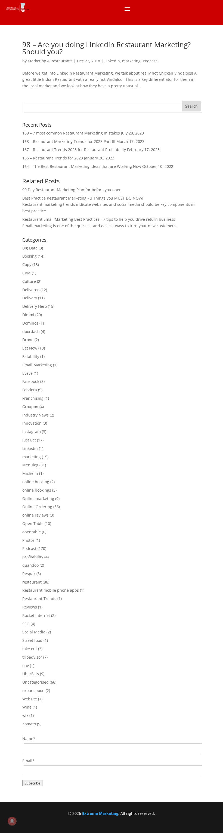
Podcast (150, 60)
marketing (131, 60)
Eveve (27, 373)
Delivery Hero (34, 306)
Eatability (30, 356)
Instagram (31, 431)
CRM (26, 272)
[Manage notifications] (12, 821)
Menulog (30, 464)
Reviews (29, 607)
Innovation (32, 423)
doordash (31, 331)
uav (25, 665)
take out (29, 648)
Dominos (30, 323)
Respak (28, 573)
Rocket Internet (36, 615)
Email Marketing (37, 364)
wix (25, 715)
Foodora (29, 389)
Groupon (30, 406)
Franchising (33, 398)
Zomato (29, 723)
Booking (29, 256)
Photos (28, 540)
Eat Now (29, 348)
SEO (26, 623)
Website (29, 698)
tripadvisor (32, 657)
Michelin (30, 473)
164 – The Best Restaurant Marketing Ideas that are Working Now (81, 166)
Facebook (30, 381)
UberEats (30, 673)
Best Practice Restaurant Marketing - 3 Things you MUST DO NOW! (82, 198)
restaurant (32, 582)
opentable (31, 531)
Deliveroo (30, 289)
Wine (27, 707)
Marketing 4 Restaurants (50, 60)
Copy (26, 264)
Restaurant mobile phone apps (50, 590)
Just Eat (29, 440)
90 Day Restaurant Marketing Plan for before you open (72, 189)
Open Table (33, 523)
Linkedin (112, 60)
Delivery (29, 297)
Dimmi (28, 314)
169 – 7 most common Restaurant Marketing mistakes (71, 133)
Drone (27, 339)
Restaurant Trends (39, 598)
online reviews (35, 515)
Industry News (35, 415)
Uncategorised (35, 682)
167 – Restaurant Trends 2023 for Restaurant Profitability (74, 149)
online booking (35, 481)
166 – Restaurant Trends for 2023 (52, 158)
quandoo (30, 565)
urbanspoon (33, 690)
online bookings (36, 490)
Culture (29, 281)
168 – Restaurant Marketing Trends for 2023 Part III (68, 141)
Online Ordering (37, 506)
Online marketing (38, 498)
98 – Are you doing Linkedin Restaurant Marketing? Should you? (106, 48)
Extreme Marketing (100, 813)
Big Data (30, 248)
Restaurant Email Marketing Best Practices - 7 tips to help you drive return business (98, 219)
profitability (32, 556)
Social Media (33, 632)
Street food (32, 640)
